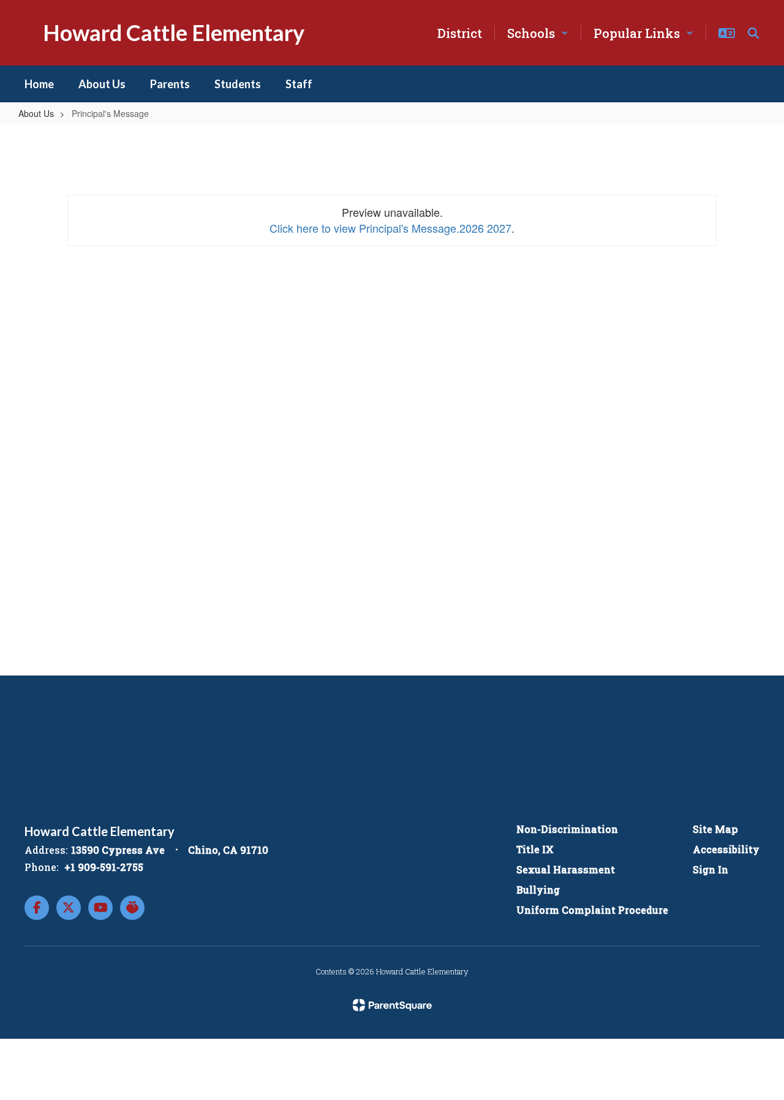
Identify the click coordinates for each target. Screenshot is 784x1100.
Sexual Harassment (565, 869)
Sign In (710, 869)
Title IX (535, 849)
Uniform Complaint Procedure (592, 909)
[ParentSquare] (392, 1005)
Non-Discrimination (567, 829)
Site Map (715, 829)
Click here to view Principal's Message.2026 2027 (390, 228)
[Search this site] (753, 33)
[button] (537, 33)
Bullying (538, 889)
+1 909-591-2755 (103, 867)
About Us (36, 113)
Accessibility (726, 849)
